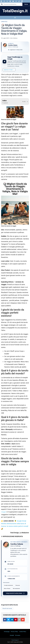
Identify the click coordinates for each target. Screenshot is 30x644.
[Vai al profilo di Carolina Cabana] (5, 45)
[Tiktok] (19, 1)
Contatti (12, 635)
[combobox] (11, 4)
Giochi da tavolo (7, 608)
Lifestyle (4, 21)
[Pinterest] (10, 1)
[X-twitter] (7, 1)
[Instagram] (4, 1)
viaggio (3, 512)
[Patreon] (22, 1)
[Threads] (16, 1)
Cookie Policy (22, 631)
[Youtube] (13, 1)
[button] (5, 619)
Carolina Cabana (16, 544)
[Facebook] (1, 1)
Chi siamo (17, 635)
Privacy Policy (14, 631)
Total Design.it (15, 640)
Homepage (7, 631)
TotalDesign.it (15, 11)
